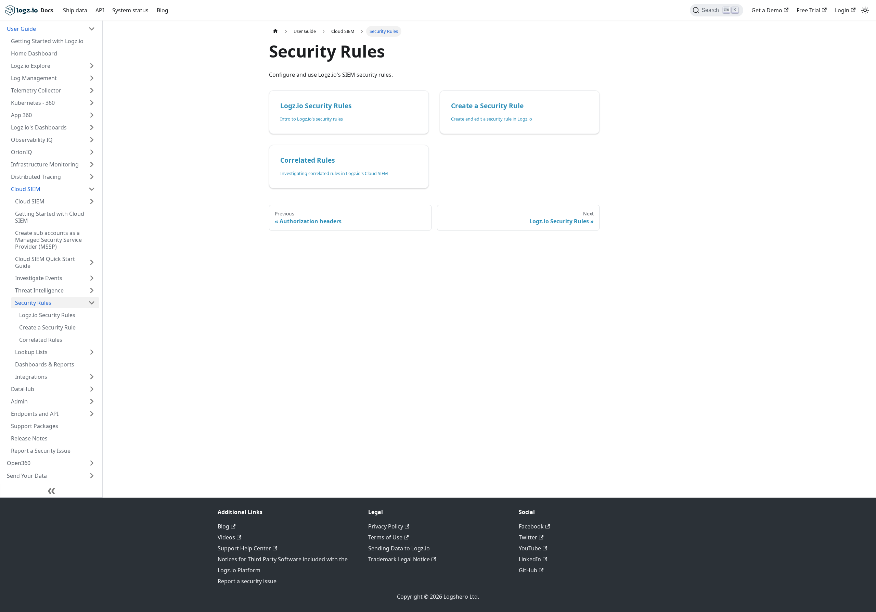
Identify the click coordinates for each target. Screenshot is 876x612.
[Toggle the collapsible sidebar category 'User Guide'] (91, 28)
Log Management (34, 78)
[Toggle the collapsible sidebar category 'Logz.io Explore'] (91, 65)
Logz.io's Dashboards (39, 127)
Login (842, 10)
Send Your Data (27, 475)
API (99, 10)
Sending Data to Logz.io (399, 548)
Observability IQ (32, 139)
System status (130, 10)
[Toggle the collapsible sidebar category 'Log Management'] (91, 78)
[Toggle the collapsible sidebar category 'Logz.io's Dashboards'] (91, 127)
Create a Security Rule (47, 327)
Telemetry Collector (36, 90)
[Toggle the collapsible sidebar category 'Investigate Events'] (91, 278)
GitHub (528, 570)
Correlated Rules (40, 340)
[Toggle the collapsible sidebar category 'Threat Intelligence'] (91, 290)
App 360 (21, 115)
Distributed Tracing (36, 176)
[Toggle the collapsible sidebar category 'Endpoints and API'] (91, 413)
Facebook (531, 526)
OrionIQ (21, 152)
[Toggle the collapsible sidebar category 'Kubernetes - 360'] (91, 102)
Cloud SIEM (25, 189)
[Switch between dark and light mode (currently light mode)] (865, 10)
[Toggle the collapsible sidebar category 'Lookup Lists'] (91, 352)
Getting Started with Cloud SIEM (49, 217)
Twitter (528, 537)
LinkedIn (530, 559)
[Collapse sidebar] (51, 491)
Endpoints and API (35, 413)
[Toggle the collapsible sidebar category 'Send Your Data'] (91, 475)
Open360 (18, 463)
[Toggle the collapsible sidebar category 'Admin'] (91, 401)
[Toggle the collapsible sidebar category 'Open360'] (91, 463)
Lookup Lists (31, 352)
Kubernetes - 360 (33, 103)
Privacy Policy (385, 526)
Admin (19, 401)
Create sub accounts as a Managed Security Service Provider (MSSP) (48, 239)
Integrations (31, 376)
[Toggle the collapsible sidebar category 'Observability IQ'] (91, 139)
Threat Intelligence (39, 290)
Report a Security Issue (40, 450)
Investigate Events (38, 278)
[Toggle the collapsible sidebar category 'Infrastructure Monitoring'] (91, 164)
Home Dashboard (34, 53)
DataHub (22, 389)
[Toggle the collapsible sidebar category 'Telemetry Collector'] (91, 90)
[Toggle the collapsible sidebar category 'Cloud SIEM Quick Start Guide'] (91, 262)
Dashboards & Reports (44, 364)
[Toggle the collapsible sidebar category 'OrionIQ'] (91, 152)
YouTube (530, 548)
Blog (162, 10)
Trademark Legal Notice (399, 559)
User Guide (21, 29)
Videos (226, 537)
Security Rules (33, 303)
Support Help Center (244, 548)
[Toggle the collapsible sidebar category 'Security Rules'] (91, 302)
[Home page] (275, 31)
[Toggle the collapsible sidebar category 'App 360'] (91, 115)
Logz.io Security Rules (47, 315)
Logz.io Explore (30, 66)
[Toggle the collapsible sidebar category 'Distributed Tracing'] (91, 176)
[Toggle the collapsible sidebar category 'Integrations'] (91, 376)
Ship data (75, 10)
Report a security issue (247, 581)
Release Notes (29, 438)
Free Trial (808, 10)
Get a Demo (766, 10)
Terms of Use (385, 537)
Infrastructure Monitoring (45, 164)
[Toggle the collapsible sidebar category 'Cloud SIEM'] (91, 189)
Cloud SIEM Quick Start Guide (45, 262)
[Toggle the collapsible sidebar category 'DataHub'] (91, 389)
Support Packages (34, 426)
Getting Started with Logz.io (47, 41)
